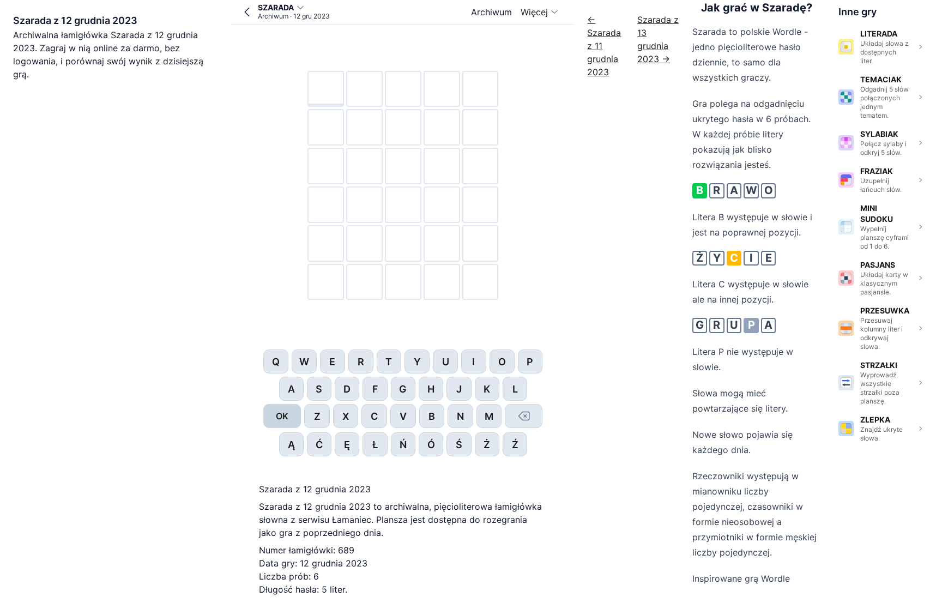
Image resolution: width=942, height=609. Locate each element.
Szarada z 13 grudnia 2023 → (658, 39)
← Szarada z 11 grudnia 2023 (604, 45)
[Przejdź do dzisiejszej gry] (246, 12)
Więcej (534, 12)
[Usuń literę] (523, 416)
